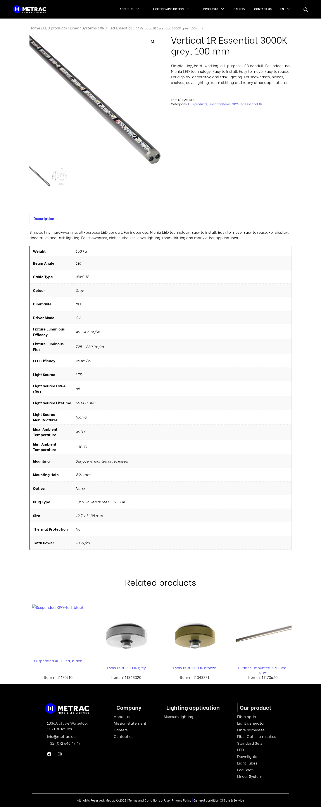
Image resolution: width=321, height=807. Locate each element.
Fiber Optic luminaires (256, 736)
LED (240, 749)
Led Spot (245, 769)
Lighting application (168, 9)
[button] (305, 9)
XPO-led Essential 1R (118, 28)
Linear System (249, 776)
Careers (121, 729)
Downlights (247, 756)
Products (210, 9)
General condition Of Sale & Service (218, 800)
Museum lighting (178, 716)
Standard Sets (249, 743)
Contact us (263, 9)
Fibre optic (246, 716)
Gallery (239, 9)
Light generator (251, 723)
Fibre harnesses (250, 729)
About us (126, 9)
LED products (55, 28)
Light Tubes (247, 763)
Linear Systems (83, 28)
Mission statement (130, 723)
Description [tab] (43, 218)
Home (34, 28)
